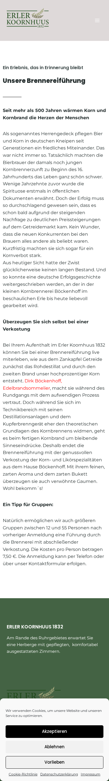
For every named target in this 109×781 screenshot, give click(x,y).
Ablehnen (54, 747)
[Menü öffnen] (97, 20)
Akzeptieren (54, 731)
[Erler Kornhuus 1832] (28, 17)
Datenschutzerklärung (59, 774)
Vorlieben (54, 762)
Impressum (90, 774)
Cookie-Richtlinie (23, 774)
